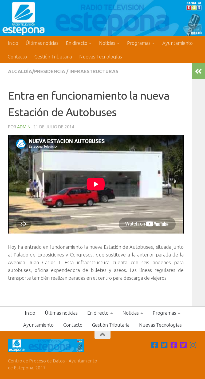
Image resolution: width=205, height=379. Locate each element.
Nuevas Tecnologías (100, 56)
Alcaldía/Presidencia (36, 71)
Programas (139, 43)
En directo (76, 43)
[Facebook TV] (155, 345)
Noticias (107, 43)
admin (23, 126)
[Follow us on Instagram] (193, 345)
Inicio (13, 43)
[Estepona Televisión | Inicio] (102, 18)
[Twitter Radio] (183, 345)
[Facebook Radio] (174, 345)
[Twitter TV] (164, 345)
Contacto (17, 56)
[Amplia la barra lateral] (198, 71)
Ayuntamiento (177, 43)
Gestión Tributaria (53, 56)
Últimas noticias (42, 43)
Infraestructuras (93, 71)
